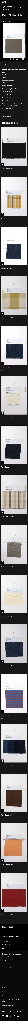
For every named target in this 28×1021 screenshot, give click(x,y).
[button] (20, 2)
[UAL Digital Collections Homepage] (4, 2)
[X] (10, 1016)
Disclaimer (4, 988)
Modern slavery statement (8, 995)
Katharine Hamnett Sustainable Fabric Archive (12, 7)
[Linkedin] (14, 1016)
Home (3, 6)
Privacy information (7, 960)
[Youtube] (18, 1016)
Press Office (5, 992)
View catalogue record (8, 80)
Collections (9, 6)
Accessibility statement (8, 972)
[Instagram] (3, 948)
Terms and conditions (7, 1005)
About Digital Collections (8, 944)
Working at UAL (6, 968)
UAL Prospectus (6, 984)
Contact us (5, 980)
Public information (6, 964)
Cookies (4, 976)
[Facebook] (7, 1016)
